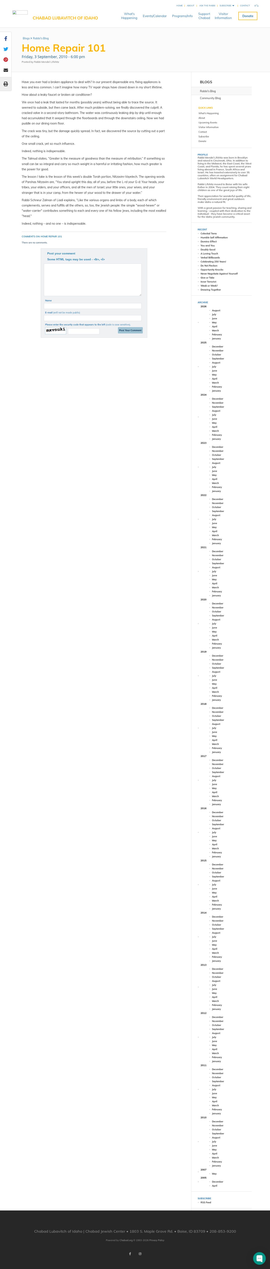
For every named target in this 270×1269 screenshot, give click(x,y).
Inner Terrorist (208, 281)
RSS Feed (206, 1202)
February (217, 334)
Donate (247, 16)
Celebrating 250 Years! (213, 261)
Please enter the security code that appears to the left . (88, 324)
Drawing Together (211, 289)
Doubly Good (208, 249)
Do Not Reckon (209, 265)
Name (48, 300)
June (214, 318)
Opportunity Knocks (212, 269)
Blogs (26, 38)
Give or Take (207, 277)
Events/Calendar (155, 16)
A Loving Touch (209, 253)
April (214, 326)
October (216, 354)
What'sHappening (129, 16)
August (216, 310)
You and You (208, 245)
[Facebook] (130, 1254)
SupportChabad (204, 16)
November (217, 350)
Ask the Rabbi (207, 5)
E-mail (62, 312)
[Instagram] (140, 1254)
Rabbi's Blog (41, 38)
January (216, 338)
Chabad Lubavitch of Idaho (65, 17)
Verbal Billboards (210, 257)
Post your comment (61, 253)
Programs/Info (182, 16)
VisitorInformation (223, 16)
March (215, 330)
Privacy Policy (156, 1240)
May (214, 322)
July (214, 314)
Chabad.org (126, 1240)
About (190, 5)
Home (179, 5)
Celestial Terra (209, 233)
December (217, 346)
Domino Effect (209, 241)
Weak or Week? (209, 285)
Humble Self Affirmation (214, 237)
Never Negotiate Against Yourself (219, 273)
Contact (245, 5)
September (218, 358)
